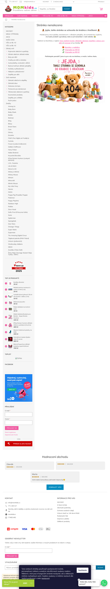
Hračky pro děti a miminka (17, 60)
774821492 (12, 517)
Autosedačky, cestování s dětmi (19, 63)
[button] (104, 583)
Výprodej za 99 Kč (72, 52)
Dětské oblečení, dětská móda (18, 54)
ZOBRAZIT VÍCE (55, 487)
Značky (8, 103)
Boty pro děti (12, 57)
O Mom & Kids (58, 1)
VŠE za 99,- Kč (11, 46)
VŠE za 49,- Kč (11, 43)
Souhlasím (82, 570)
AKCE (8, 37)
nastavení (46, 578)
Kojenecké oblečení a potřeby (18, 51)
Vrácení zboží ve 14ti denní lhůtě (68, 513)
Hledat (67, 9)
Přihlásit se (12, 428)
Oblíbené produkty (63, 521)
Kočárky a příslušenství (16, 69)
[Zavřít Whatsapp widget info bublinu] (79, 580)
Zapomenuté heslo (11, 435)
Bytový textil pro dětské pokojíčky (19, 66)
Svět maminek (11, 77)
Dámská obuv (13, 83)
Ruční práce (12, 100)
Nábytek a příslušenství (16, 72)
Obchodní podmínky (64, 508)
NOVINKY (46, 1)
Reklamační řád (62, 516)
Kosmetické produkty (15, 95)
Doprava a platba (63, 519)
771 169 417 (12, 506)
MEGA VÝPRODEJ (12, 34)
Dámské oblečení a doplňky (17, 80)
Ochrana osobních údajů (65, 510)
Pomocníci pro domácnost (17, 89)
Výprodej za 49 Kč (72, 50)
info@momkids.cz (14, 503)
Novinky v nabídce (72, 47)
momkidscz (12, 514)
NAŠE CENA (10, 40)
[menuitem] (9, 15)
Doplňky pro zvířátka (15, 98)
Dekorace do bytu (14, 86)
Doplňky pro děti (13, 74)
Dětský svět (10, 48)
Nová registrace (10, 432)
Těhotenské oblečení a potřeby (18, 92)
